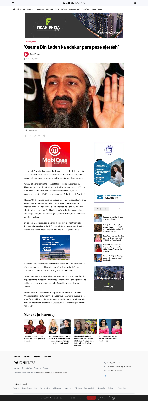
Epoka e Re (111, 388)
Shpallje (37, 356)
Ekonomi (49, 9)
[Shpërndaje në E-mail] (39, 136)
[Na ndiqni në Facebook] (105, 376)
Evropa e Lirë (68, 388)
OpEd (57, 9)
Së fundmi (21, 9)
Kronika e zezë (74, 9)
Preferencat (103, 398)
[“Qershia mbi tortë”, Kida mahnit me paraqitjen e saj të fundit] (35, 326)
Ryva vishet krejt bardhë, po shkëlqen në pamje (113, 218)
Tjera (100, 9)
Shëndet (64, 9)
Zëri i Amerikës (45, 388)
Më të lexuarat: (101, 209)
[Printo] (44, 136)
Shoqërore (86, 9)
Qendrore (40, 9)
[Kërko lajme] (135, 3)
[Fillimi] (14, 9)
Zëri (36, 388)
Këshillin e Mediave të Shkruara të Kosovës (52, 372)
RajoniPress (35, 54)
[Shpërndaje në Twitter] (30, 136)
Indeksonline (56, 388)
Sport (94, 9)
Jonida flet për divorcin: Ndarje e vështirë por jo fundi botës (108, 338)
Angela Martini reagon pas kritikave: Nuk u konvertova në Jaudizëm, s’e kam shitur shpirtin (112, 248)
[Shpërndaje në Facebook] (26, 136)
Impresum (16, 368)
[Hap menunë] (13, 3)
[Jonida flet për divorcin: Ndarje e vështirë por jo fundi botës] (110, 326)
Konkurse (16, 356)
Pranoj (91, 398)
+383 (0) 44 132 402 (114, 362)
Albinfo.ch (78, 388)
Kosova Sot (101, 388)
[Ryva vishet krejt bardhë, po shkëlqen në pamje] (98, 218)
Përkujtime (47, 356)
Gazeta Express (27, 388)
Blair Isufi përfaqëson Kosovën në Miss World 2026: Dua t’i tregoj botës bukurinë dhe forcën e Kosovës (84, 341)
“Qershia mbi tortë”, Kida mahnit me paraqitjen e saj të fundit (34, 338)
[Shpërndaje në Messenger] (35, 136)
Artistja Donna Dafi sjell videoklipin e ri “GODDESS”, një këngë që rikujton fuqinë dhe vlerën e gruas (113, 228)
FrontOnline (122, 388)
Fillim (26, 41)
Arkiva (45, 368)
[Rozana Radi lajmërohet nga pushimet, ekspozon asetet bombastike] (98, 258)
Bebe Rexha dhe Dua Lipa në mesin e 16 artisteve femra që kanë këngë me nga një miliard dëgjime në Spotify (59, 339)
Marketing (37, 368)
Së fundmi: (117, 209)
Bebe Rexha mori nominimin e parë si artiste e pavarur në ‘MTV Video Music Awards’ (113, 238)
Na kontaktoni (27, 368)
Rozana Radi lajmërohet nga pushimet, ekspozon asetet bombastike (113, 258)
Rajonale (30, 9)
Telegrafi (16, 388)
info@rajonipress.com (114, 370)
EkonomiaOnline (89, 388)
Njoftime (27, 356)
